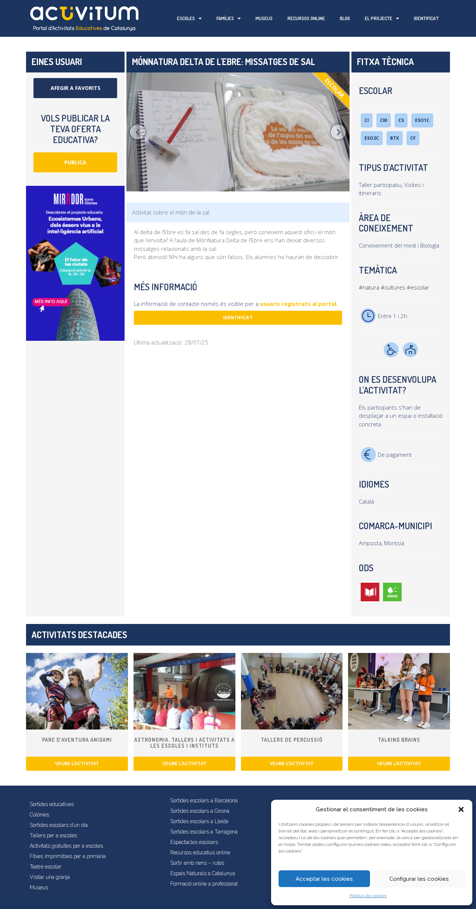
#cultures (393, 287)
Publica (75, 162)
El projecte (378, 18)
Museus (264, 18)
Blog (345, 18)
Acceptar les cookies (324, 879)
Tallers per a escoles (53, 835)
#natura (369, 287)
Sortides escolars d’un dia (59, 825)
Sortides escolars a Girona (199, 811)
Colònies (39, 815)
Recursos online (306, 18)
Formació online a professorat (204, 884)
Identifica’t (426, 18)
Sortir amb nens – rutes (197, 863)
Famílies (225, 18)
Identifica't (238, 317)
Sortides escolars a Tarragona (204, 832)
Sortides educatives (52, 804)
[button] (461, 809)
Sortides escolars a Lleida (199, 821)
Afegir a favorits (75, 87)
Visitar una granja (50, 877)
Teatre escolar (45, 867)
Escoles (186, 18)
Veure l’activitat (77, 763)
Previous (137, 131)
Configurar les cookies (419, 879)
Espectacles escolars (194, 842)
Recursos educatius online (200, 852)
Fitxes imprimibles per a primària (68, 856)
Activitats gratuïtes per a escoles (66, 846)
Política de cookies (368, 895)
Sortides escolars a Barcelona (204, 800)
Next (338, 131)
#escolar (418, 287)
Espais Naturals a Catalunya (202, 873)
